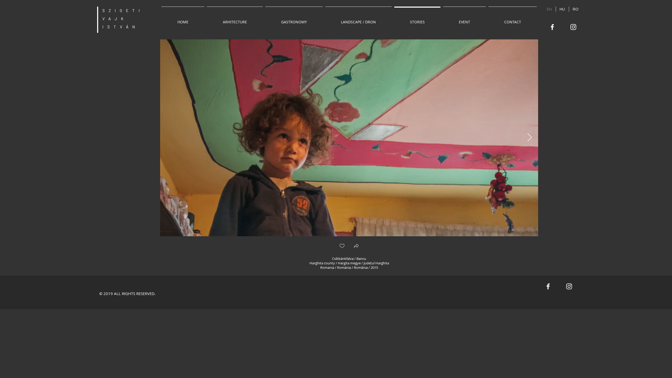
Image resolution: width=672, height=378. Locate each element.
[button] (356, 246)
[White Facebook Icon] (552, 27)
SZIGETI (123, 10)
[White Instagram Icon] (573, 27)
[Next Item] (529, 137)
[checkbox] (342, 246)
